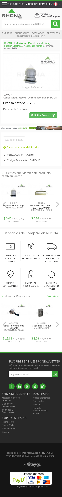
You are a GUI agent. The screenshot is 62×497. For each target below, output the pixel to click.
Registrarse (16, 4)
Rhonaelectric (9, 428)
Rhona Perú (8, 421)
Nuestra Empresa (41, 397)
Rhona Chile (8, 425)
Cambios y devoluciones (8, 405)
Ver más (52, 296)
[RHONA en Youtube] (27, 386)
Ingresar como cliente (41, 4)
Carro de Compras (50, 16)
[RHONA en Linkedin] (19, 386)
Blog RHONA (38, 36)
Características (14, 139)
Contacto (23, 36)
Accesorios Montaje (34, 46)
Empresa (7, 33)
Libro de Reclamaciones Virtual (40, 410)
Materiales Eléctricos (27, 43)
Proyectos (53, 33)
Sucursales (22, 33)
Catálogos (38, 33)
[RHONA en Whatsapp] (43, 386)
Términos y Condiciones (8, 411)
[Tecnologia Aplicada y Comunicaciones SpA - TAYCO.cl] (32, 464)
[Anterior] (4, 204)
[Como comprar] (31, 129)
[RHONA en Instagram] (35, 386)
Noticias (37, 404)
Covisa (5, 432)
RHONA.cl (9, 43)
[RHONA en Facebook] (12, 386)
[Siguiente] (57, 204)
